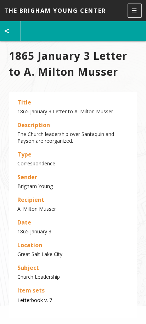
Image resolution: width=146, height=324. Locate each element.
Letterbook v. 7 (34, 300)
